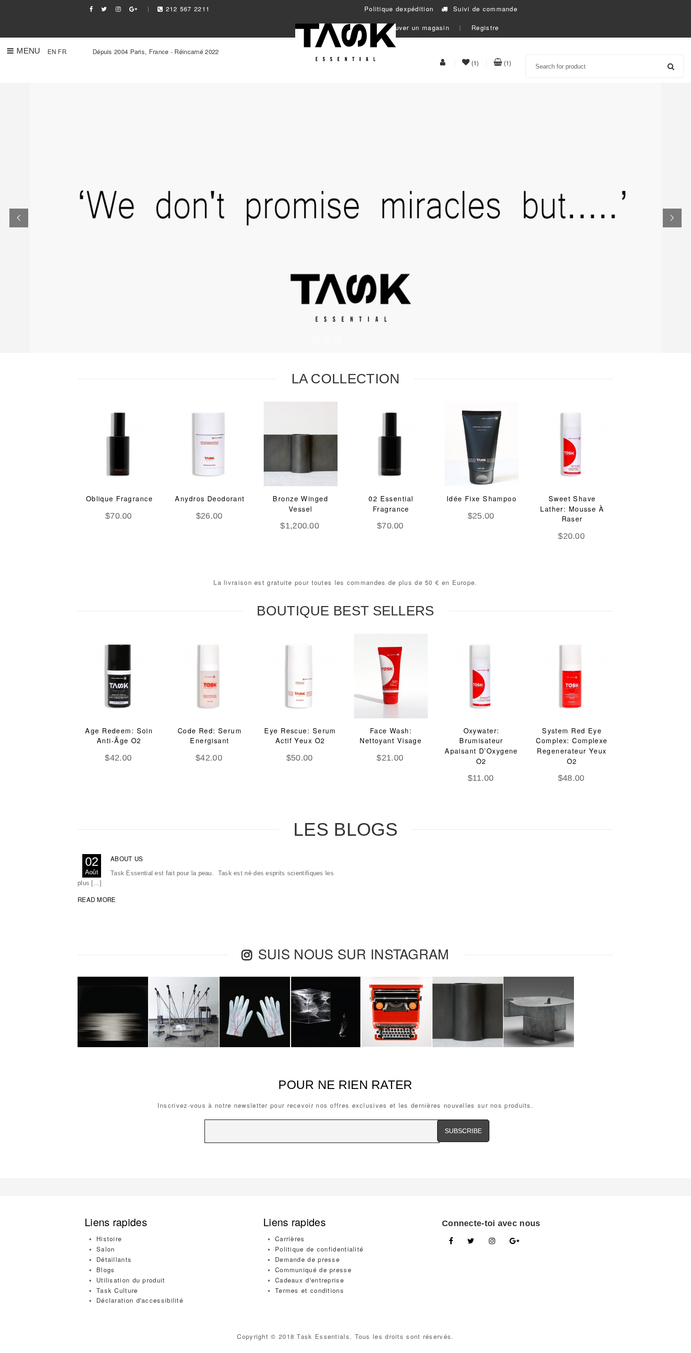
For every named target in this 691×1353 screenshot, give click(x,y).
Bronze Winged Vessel (300, 503)
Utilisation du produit (130, 1279)
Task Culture (117, 1290)
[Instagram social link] (118, 8)
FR (62, 51)
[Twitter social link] (104, 8)
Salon (105, 1248)
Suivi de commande (484, 8)
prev (60, 486)
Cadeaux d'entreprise (309, 1279)
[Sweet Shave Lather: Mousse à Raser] (572, 444)
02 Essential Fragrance (391, 503)
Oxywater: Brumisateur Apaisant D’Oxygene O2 (481, 746)
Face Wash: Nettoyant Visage (391, 736)
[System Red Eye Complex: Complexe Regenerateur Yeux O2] (572, 676)
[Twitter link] (470, 1240)
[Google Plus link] (514, 1240)
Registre (485, 27)
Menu (28, 51)
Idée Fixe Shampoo (482, 498)
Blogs (105, 1269)
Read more (97, 899)
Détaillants (114, 1259)
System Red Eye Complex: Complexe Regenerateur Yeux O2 (571, 746)
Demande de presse (307, 1259)
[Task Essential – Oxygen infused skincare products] (345, 41)
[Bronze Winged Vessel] (301, 444)
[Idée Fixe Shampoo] (481, 444)
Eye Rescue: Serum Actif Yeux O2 (300, 736)
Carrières (290, 1238)
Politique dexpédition (398, 8)
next (630, 486)
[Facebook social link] (91, 8)
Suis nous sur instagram (353, 953)
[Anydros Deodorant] (210, 444)
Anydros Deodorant (209, 498)
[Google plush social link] (133, 8)
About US (126, 858)
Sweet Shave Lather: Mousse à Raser (572, 508)
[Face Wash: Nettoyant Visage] (391, 676)
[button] (18, 218)
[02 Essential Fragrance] (391, 444)
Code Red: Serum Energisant (210, 736)
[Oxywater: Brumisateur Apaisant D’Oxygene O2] (481, 676)
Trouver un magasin (415, 27)
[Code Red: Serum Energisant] (210, 676)
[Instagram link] (492, 1240)
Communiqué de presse (313, 1269)
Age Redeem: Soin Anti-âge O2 (119, 736)
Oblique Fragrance (119, 498)
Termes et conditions (309, 1290)
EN (51, 51)
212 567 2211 (188, 8)
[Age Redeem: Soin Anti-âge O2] (119, 676)
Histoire (109, 1238)
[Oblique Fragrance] (120, 444)
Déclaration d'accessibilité (139, 1300)
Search (670, 66)
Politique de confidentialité (319, 1248)
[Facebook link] (451, 1240)
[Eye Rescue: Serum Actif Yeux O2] (300, 676)
